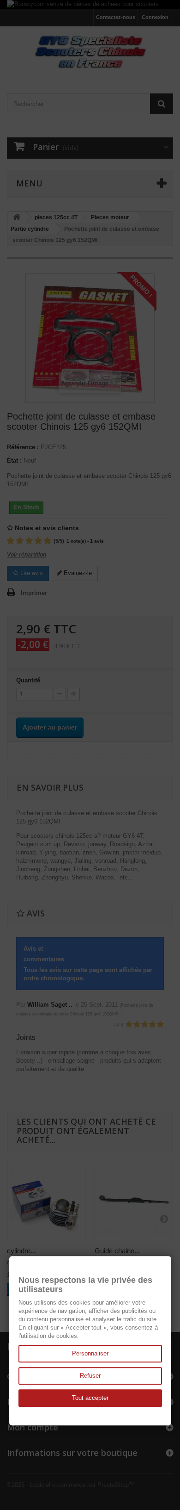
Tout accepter (90, 1397)
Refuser (90, 1375)
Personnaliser (90, 1353)
